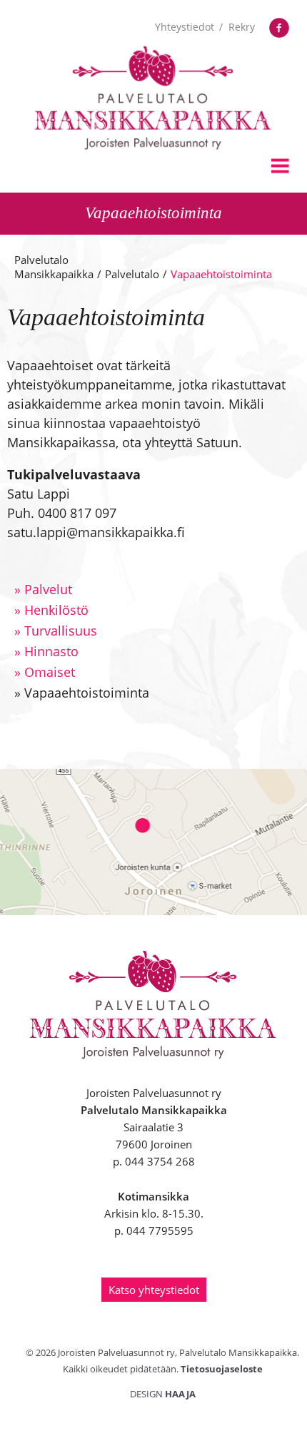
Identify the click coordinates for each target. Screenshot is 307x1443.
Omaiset (44, 671)
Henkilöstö (51, 609)
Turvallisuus (55, 630)
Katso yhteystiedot (154, 1290)
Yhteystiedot (184, 27)
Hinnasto (46, 651)
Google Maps (153, 842)
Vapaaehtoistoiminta (81, 692)
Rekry (241, 27)
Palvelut (43, 589)
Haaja (180, 1393)
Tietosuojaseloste (222, 1368)
